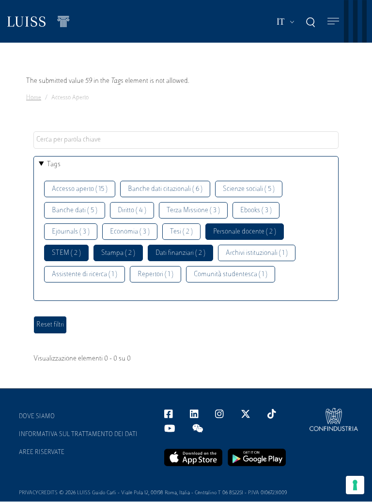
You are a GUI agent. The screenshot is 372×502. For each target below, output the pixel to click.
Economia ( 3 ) (130, 231)
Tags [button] (54, 164)
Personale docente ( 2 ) (244, 231)
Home (33, 98)
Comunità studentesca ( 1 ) (230, 274)
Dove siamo (37, 417)
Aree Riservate (41, 452)
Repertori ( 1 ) (155, 274)
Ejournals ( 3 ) (71, 231)
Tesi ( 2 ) (181, 231)
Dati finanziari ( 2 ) (180, 253)
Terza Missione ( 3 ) (193, 210)
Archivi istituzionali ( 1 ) (257, 253)
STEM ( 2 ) (66, 253)
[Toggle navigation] (333, 21)
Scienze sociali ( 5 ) (249, 189)
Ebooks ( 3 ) (256, 210)
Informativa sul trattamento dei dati (78, 435)
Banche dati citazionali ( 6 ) (165, 189)
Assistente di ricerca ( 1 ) (84, 274)
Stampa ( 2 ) (118, 253)
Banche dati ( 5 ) (74, 210)
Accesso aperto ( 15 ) (80, 189)
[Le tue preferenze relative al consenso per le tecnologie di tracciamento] (355, 485)
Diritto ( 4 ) (132, 210)
